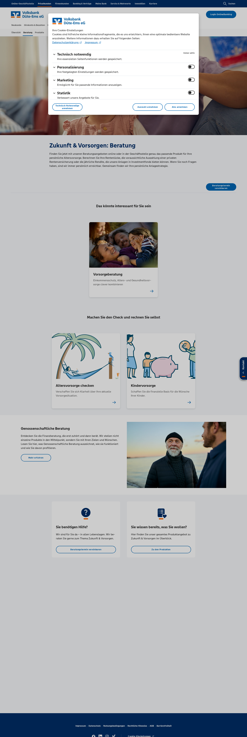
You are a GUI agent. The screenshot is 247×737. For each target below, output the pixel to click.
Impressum (91, 42)
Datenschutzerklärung (65, 42)
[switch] (191, 67)
